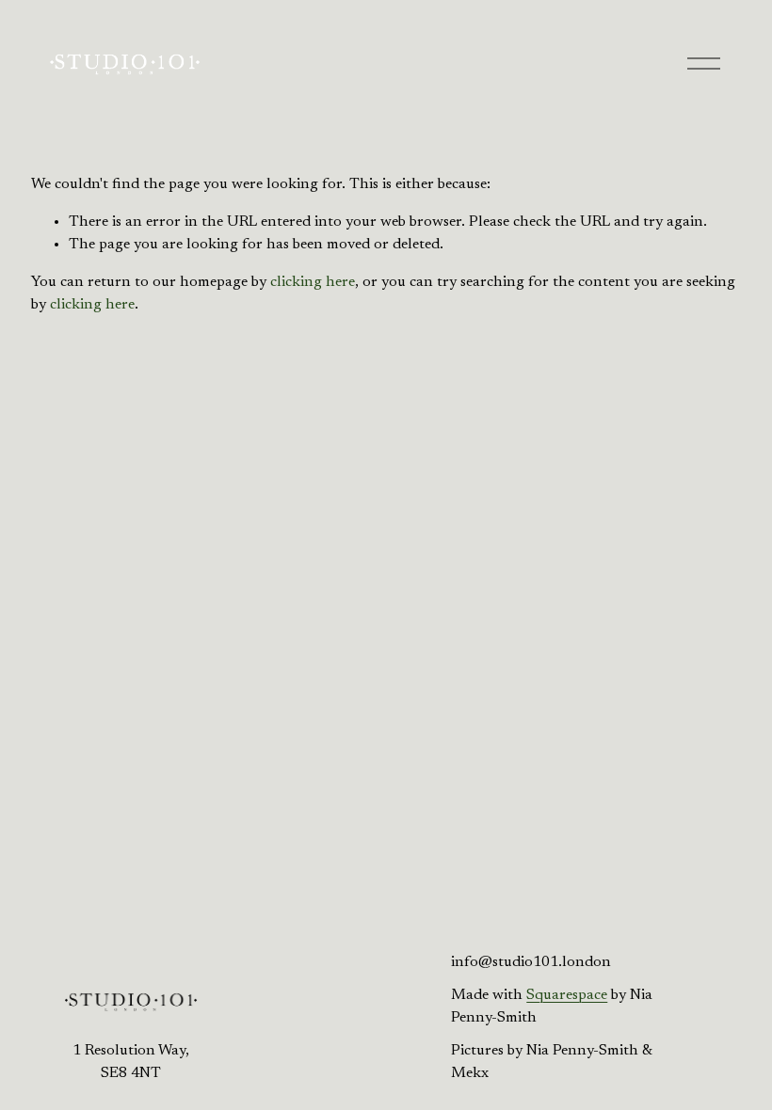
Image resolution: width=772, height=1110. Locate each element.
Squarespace (566, 995)
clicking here (312, 282)
